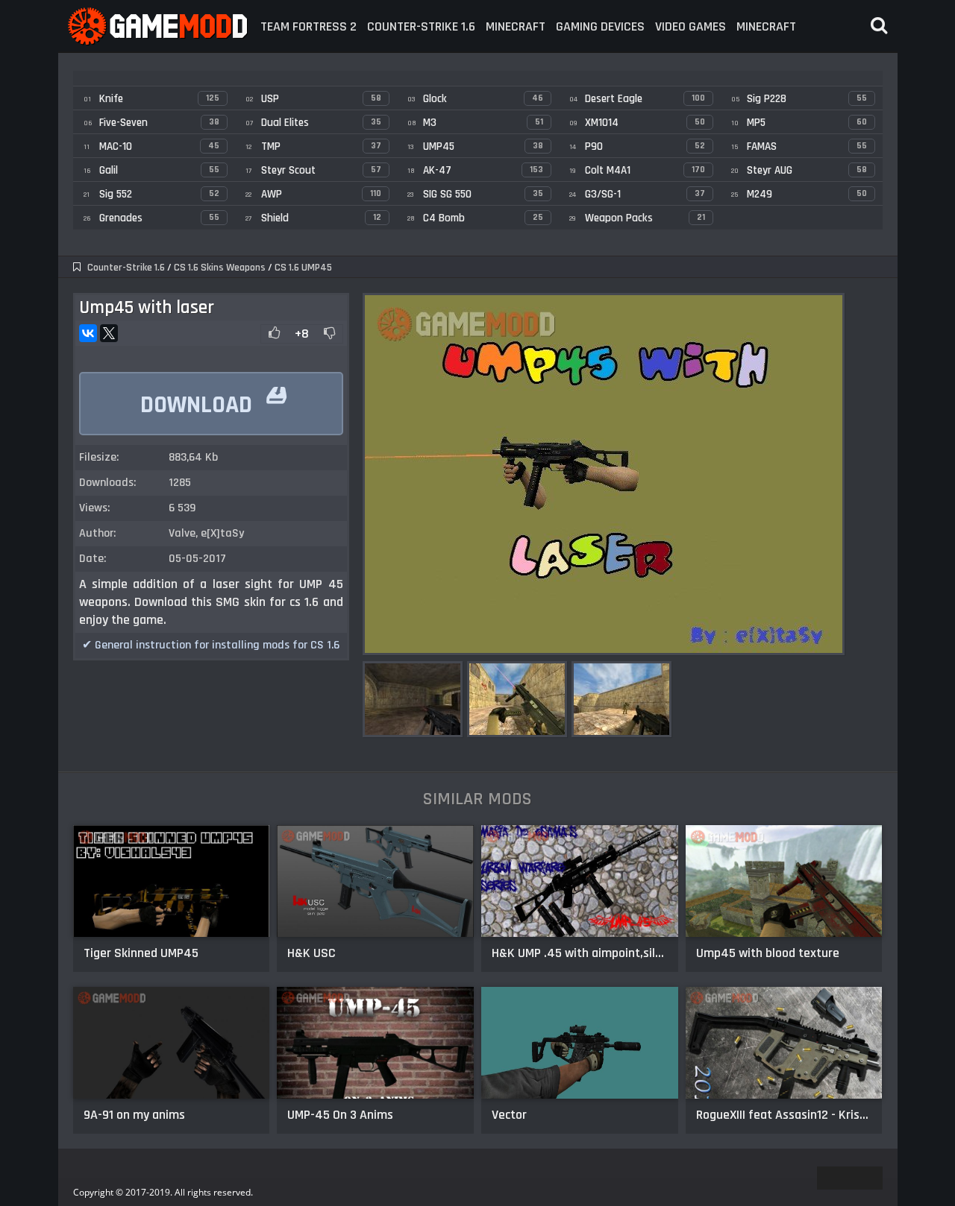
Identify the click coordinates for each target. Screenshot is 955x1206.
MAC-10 (151, 146)
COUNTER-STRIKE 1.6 (421, 26)
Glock (475, 99)
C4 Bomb (475, 218)
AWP (313, 194)
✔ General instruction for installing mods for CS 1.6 (210, 645)
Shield (313, 218)
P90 (637, 146)
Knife (151, 99)
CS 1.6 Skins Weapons (220, 267)
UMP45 (475, 146)
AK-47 (475, 170)
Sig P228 (799, 99)
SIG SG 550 (475, 194)
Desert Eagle (637, 99)
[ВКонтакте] (88, 333)
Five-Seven (151, 123)
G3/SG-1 (637, 194)
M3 (475, 123)
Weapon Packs (637, 218)
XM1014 (637, 123)
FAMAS (799, 146)
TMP (313, 146)
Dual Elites (313, 123)
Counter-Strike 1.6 (126, 267)
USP (313, 99)
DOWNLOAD (213, 397)
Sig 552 (151, 194)
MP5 (799, 123)
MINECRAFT (515, 26)
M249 (799, 194)
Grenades (151, 218)
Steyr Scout (313, 170)
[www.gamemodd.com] (156, 26)
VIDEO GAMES (690, 26)
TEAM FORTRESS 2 (308, 26)
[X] (109, 333)
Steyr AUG (799, 170)
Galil (151, 170)
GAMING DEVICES (600, 26)
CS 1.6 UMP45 (303, 267)
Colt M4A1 (637, 170)
